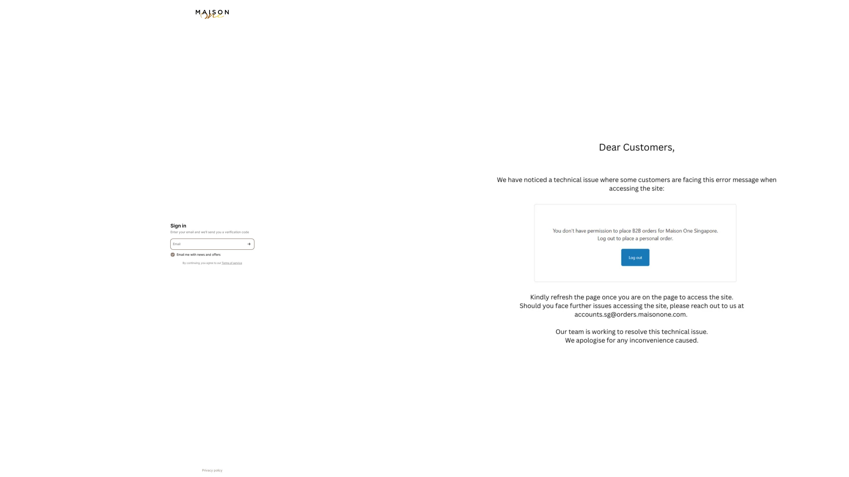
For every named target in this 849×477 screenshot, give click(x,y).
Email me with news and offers (198, 254)
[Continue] (249, 244)
